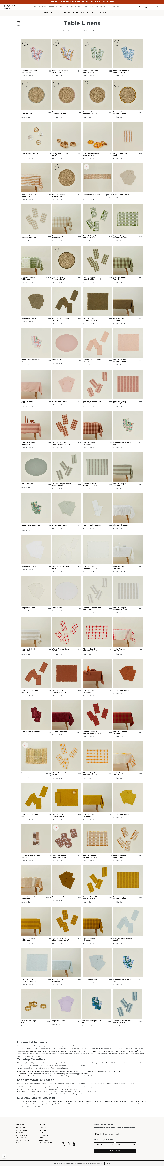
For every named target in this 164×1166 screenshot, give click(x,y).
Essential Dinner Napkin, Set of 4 (61, 319)
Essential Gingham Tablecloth (59, 236)
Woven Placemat (28, 773)
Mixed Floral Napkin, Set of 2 (30, 360)
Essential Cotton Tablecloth (119, 319)
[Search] (158, 7)
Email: (98, 1134)
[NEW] (36, 53)
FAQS (18, 1143)
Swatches (21, 1138)
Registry (20, 1132)
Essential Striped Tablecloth (28, 443)
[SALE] (97, 177)
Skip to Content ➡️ (7, 8)
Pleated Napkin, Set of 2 (92, 525)
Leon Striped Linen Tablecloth (28, 195)
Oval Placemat (57, 360)
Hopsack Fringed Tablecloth (28, 278)
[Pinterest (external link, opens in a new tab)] (68, 1144)
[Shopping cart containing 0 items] (152, 7)
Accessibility (45, 1143)
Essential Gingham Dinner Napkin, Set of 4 (30, 236)
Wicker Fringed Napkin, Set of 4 (61, 650)
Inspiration (22, 1130)
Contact (43, 1127)
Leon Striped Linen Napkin (120, 154)
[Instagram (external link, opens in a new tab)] (63, 1144)
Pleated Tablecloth (120, 525)
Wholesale (44, 1135)
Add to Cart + (27, 75)
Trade (42, 1138)
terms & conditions (97, 1163)
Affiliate (43, 1140)
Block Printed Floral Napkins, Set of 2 (29, 71)
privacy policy (83, 1163)
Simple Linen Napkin (121, 194)
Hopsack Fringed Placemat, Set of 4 (120, 236)
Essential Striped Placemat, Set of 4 (120, 402)
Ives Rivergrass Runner (92, 194)
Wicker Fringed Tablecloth (119, 650)
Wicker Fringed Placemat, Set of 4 (90, 650)
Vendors (43, 1130)
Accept (108, 1163)
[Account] (139, 7)
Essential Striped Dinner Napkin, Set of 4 (92, 402)
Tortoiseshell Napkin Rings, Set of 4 (91, 154)
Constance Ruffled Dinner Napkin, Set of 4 (61, 856)
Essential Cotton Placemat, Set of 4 (90, 319)
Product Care (23, 1140)
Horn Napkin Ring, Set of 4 (30, 154)
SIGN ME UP (115, 1151)
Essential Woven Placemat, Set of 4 (28, 113)
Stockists (44, 1132)
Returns (20, 1125)
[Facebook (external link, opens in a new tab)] (73, 1144)
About (42, 1125)
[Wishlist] (146, 7)
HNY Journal (22, 1127)
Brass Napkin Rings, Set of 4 (30, 1021)
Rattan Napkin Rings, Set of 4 (60, 154)
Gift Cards (21, 1135)
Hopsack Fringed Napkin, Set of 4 (89, 236)
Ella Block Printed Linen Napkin (30, 856)
